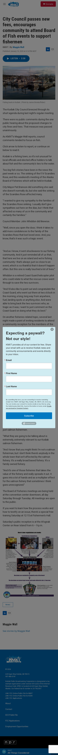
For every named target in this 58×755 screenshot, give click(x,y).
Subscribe (29, 415)
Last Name (11, 386)
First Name (11, 373)
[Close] (52, 329)
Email (9, 360)
